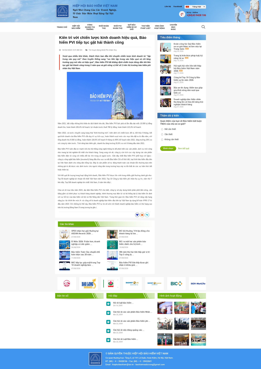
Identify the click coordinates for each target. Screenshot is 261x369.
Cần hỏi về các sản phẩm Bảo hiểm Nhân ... (132, 312)
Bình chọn (168, 148)
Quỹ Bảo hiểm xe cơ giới (131, 27)
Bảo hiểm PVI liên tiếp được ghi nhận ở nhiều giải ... (133, 263)
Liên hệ (168, 6)
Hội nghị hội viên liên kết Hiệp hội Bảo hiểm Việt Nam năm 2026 (187, 68)
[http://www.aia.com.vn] (56, 283)
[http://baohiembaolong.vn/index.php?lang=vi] (78, 283)
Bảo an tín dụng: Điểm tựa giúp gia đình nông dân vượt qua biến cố (188, 90)
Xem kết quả (183, 148)
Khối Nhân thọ (104, 27)
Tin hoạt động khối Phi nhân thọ (103, 50)
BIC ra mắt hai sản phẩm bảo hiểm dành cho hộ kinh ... (132, 242)
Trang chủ (62, 27)
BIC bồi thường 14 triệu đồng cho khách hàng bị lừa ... (134, 232)
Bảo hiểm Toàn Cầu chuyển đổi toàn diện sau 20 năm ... (85, 253)
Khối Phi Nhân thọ (117, 27)
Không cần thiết (172, 139)
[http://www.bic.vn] (165, 284)
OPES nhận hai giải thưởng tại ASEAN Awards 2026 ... (85, 232)
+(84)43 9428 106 (196, 15)
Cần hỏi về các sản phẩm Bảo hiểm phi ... (131, 321)
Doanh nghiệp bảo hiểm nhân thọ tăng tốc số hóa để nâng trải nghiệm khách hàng (188, 102)
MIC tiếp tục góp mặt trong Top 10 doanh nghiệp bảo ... (85, 263)
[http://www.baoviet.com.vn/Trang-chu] (143, 284)
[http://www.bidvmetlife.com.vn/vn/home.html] (187, 284)
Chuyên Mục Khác (173, 27)
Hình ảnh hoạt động (159, 27)
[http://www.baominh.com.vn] (99, 283)
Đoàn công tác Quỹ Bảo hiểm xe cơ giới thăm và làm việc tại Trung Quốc (188, 46)
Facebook (177, 6)
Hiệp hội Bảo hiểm (76, 27)
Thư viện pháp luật (145, 27)
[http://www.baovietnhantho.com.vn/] (121, 283)
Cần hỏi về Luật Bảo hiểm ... (125, 339)
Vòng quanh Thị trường (90, 27)
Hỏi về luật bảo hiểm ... (123, 303)
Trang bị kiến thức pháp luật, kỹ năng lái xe (188, 57)
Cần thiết (169, 134)
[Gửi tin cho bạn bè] (142, 215)
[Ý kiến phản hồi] (147, 215)
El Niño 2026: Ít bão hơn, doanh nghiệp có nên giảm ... (85, 242)
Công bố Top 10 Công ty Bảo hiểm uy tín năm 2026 (187, 78)
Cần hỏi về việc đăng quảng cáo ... (128, 330)
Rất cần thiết (170, 129)
